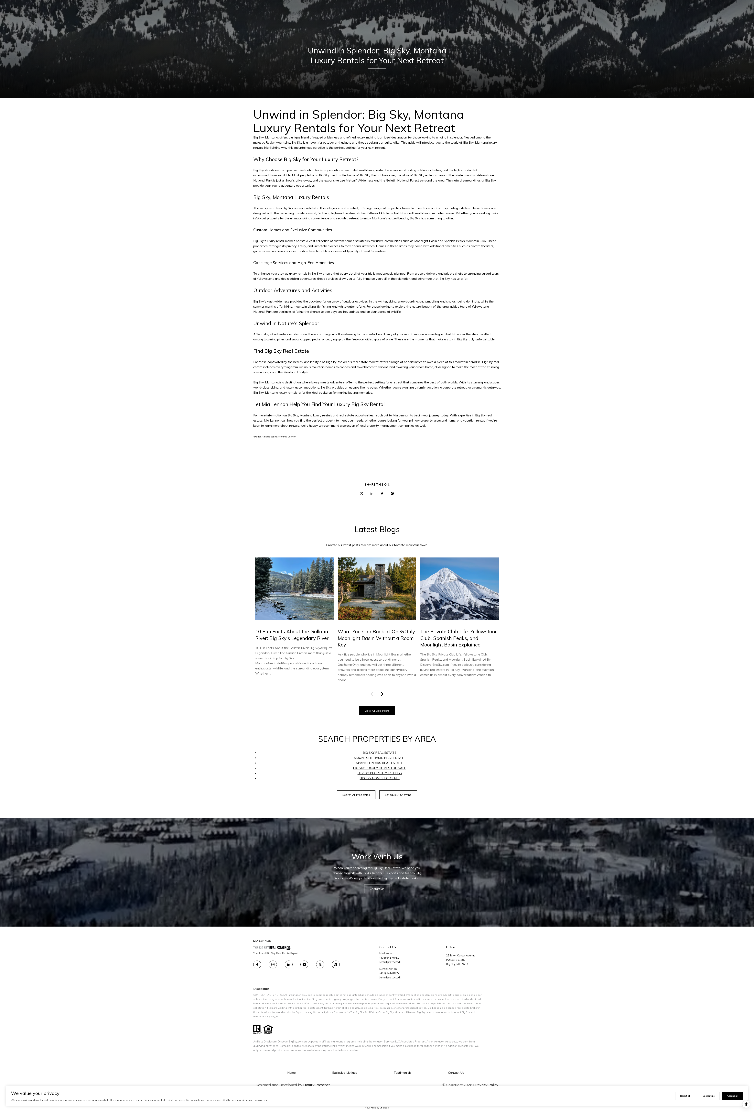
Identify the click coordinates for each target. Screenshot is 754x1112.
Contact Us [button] (377, 889)
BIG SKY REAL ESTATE (379, 752)
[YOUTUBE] (304, 964)
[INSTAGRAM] (273, 964)
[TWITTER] (320, 964)
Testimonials (403, 1072)
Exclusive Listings (344, 1072)
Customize (709, 1095)
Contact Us (456, 1072)
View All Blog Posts (377, 710)
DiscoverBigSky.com (290, 1041)
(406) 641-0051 (389, 957)
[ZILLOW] (336, 964)
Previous (372, 694)
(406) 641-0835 (389, 973)
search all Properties (356, 795)
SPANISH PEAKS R (370, 763)
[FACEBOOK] (257, 964)
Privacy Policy (486, 1085)
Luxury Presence (316, 1085)
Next (381, 694)
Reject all (685, 1095)
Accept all (732, 1095)
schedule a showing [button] (398, 795)
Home (291, 1072)
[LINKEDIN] (289, 964)
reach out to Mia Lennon (392, 415)
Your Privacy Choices (377, 1107)
